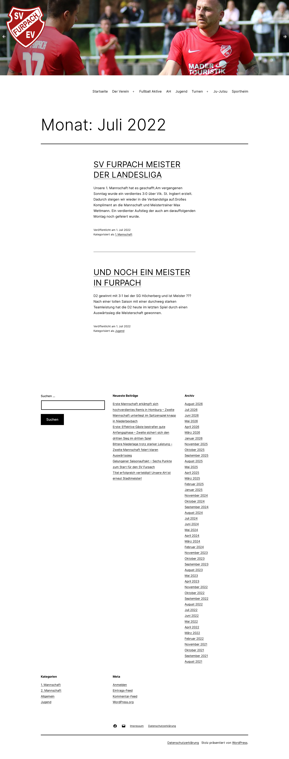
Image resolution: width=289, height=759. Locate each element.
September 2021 (196, 656)
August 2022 (194, 604)
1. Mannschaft (123, 234)
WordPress (239, 742)
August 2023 (194, 570)
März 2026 (192, 432)
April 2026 (192, 427)
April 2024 (192, 535)
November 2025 (196, 444)
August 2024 (194, 512)
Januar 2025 (194, 489)
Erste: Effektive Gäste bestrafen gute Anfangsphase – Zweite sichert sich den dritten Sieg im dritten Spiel (141, 432)
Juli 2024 (191, 518)
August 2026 (194, 404)
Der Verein (120, 91)
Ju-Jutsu (220, 91)
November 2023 (196, 552)
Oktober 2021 (194, 650)
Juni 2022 (192, 615)
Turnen (197, 91)
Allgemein (48, 696)
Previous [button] (4, 36)
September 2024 (197, 507)
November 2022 (196, 587)
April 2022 (192, 627)
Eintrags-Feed (123, 690)
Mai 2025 (191, 467)
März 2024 (192, 541)
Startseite (100, 91)
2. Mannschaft (51, 690)
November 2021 (196, 644)
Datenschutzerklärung (183, 742)
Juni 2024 (192, 524)
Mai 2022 (191, 621)
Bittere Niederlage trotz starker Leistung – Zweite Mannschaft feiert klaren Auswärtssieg (142, 449)
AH (168, 91)
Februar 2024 (194, 547)
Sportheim (240, 91)
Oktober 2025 (195, 449)
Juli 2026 (191, 409)
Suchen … (48, 396)
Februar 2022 (194, 638)
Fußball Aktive (150, 91)
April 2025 (192, 472)
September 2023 (196, 564)
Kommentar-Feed (125, 696)
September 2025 (196, 455)
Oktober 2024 (195, 501)
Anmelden (120, 685)
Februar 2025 (194, 484)
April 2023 (192, 581)
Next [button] (284, 36)
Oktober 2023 (195, 558)
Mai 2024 (191, 530)
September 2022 (196, 598)
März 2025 (192, 478)
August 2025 (194, 461)
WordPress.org (123, 702)
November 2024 (196, 495)
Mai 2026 (191, 421)
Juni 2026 (192, 415)
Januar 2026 (194, 438)
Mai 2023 (191, 575)
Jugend (181, 91)
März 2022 (192, 633)
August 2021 (193, 661)
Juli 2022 (191, 610)
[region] (144, 37)
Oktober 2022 (195, 593)
